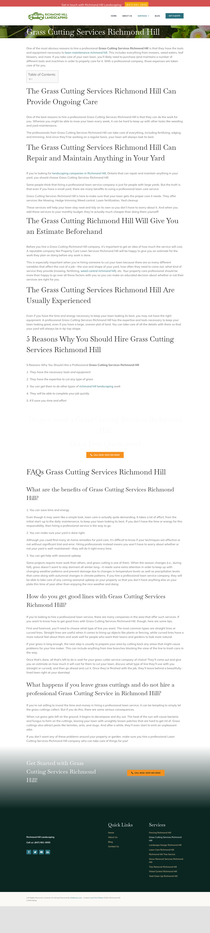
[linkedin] (47, 852)
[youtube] (41, 852)
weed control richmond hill (98, 271)
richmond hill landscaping (96, 386)
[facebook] (28, 852)
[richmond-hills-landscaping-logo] (47, 12)
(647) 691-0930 (136, 5)
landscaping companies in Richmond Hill (79, 173)
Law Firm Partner (97, 898)
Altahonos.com (76, 898)
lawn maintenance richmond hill (86, 52)
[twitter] (35, 852)
